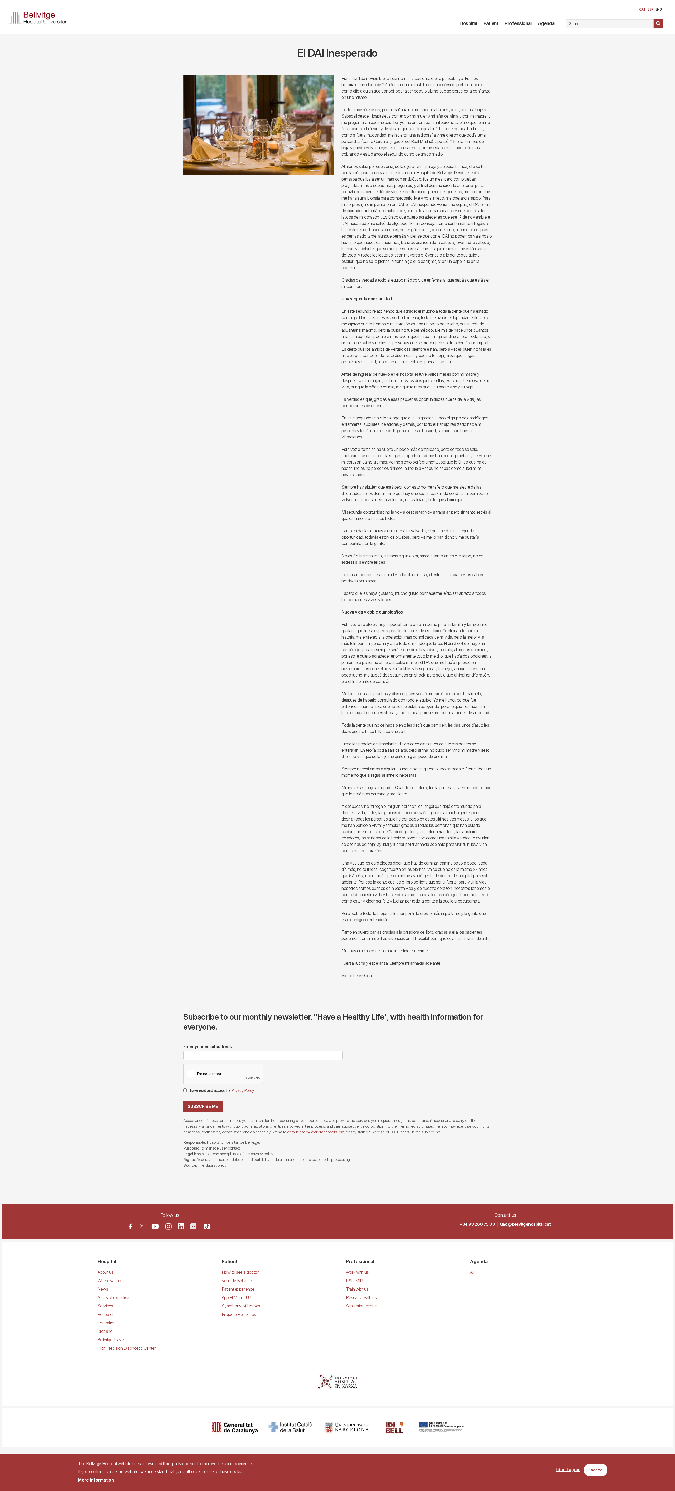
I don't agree (568, 1470)
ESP (650, 9)
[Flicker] (193, 1226)
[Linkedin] (181, 1226)
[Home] (39, 16)
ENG (658, 9)
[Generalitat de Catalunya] (235, 1428)
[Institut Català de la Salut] (291, 1428)
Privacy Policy (243, 1090)
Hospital (468, 23)
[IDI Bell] (394, 1428)
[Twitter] (141, 1226)
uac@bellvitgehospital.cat (525, 1224)
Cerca (658, 23)
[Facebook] (130, 1226)
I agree (596, 1470)
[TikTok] (207, 1227)
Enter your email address (207, 1046)
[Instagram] (168, 1226)
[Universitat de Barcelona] (347, 1428)
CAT (642, 9)
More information (96, 1480)
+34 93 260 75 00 (477, 1224)
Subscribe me (203, 1106)
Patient (491, 23)
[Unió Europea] (441, 1428)
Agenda (546, 23)
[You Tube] (155, 1226)
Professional (518, 23)
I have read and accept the (221, 1090)
